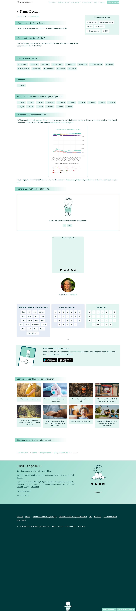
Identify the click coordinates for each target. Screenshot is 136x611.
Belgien (43, 482)
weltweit (101, 180)
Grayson (51, 102)
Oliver (31, 107)
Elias (23, 312)
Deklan (22, 85)
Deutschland (70, 180)
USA (25, 487)
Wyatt (22, 107)
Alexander (35, 325)
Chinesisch (23, 64)
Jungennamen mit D (106, 22)
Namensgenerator (24, 491)
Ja (64, 225)
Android (40, 471)
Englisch (46, 64)
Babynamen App (113, 2)
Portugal (65, 484)
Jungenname (34, 16)
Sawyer (72, 102)
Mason (112, 102)
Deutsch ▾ (98, 492)
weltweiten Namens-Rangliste (61, 122)
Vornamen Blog (23, 495)
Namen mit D (99, 26)
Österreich (80, 180)
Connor (50, 107)
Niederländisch (97, 64)
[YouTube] (99, 483)
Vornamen (52, 2)
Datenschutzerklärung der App (45, 516)
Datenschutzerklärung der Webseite (73, 516)
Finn (34, 312)
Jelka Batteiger (71, 295)
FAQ (90, 516)
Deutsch (35, 64)
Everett (93, 102)
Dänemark (69, 482)
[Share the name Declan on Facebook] (61, 270)
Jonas (30, 320)
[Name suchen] (98, 2)
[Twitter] (92, 483)
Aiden (61, 107)
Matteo (41, 312)
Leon (36, 316)
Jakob (29, 329)
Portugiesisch (24, 69)
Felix (42, 320)
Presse (27, 516)
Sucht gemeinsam (109, 609)
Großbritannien (32, 484)
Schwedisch (49, 69)
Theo (42, 316)
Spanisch (62, 69)
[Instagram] (103, 483)
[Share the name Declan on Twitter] (64, 270)
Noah (29, 316)
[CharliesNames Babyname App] (25, 2)
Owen (70, 107)
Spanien (20, 487)
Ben (21, 325)
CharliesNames (22, 452)
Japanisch (83, 64)
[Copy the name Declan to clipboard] (74, 270)
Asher (41, 102)
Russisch (37, 69)
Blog (95, 2)
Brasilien (50, 482)
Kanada (47, 484)
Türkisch (73, 69)
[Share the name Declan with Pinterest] (71, 270)
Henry (42, 329)
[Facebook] (96, 483)
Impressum (21, 520)
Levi (29, 312)
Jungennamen (75, 2)
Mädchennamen (63, 2)
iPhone (49, 471)
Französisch (58, 64)
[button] (54, 253)
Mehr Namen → (33, 333)
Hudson (62, 102)
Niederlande (56, 484)
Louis (27, 325)
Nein (69, 225)
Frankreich (21, 484)
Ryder (41, 107)
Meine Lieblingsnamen (125, 609)
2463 (106, 31)
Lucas (44, 325)
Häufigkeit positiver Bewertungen (40, 120)
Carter (83, 102)
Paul (35, 329)
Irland (41, 484)
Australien (35, 482)
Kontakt (20, 516)
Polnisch (110, 64)
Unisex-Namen (87, 2)
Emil (36, 320)
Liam (31, 102)
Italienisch (71, 64)
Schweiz (91, 180)
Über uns (97, 516)
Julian (23, 320)
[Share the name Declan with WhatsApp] (68, 270)
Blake (103, 102)
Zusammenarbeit (110, 516)
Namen (89, 26)
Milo (22, 329)
